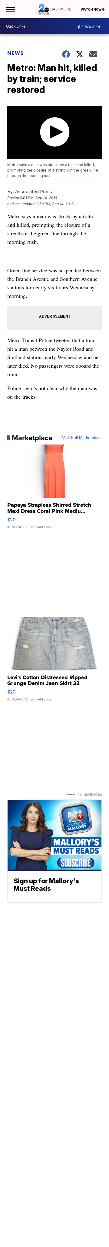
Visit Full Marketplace (82, 438)
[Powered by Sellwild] (93, 794)
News (15, 53)
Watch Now (91, 9)
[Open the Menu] (10, 9)
